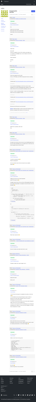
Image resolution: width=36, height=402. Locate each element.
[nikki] (4, 14)
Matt (2, 387)
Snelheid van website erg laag (21, 18)
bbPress (3, 389)
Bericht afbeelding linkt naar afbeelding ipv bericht (25, 240)
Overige (13, 17)
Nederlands (5, 395)
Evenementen (29, 379)
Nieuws (2, 379)
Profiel (2, 18)
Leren (19, 378)
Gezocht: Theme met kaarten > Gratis (22, 255)
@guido (11, 108)
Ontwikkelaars (20, 381)
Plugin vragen (14, 65)
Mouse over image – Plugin (20, 40)
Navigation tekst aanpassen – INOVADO (22, 269)
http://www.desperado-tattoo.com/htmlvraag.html (24, 81)
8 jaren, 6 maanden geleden (14, 46)
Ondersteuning (20, 379)
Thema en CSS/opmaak (16, 149)
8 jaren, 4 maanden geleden (14, 24)
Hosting (2, 381)
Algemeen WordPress (16, 253)
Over (2, 378)
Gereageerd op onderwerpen (3, 27)
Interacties (2, 29)
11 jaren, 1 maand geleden (14, 176)
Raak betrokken (30, 378)
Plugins (11, 381)
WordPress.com (4, 386)
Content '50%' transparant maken (21, 285)
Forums (2, 4)
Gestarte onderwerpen (3, 21)
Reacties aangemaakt (3, 24)
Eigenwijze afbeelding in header (21, 312)
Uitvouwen (13, 201)
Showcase (11, 378)
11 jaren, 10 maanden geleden (14, 275)
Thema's (11, 379)
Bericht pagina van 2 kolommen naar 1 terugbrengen (25, 170)
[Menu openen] (34, 1)
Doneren (29, 381)
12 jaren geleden (12, 318)
